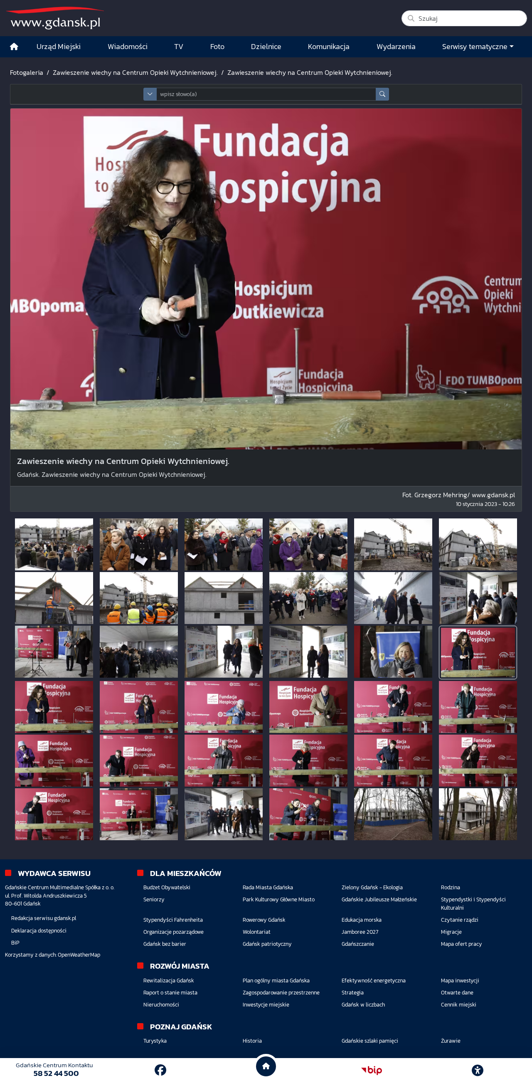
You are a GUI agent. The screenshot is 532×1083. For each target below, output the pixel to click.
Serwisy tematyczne (474, 46)
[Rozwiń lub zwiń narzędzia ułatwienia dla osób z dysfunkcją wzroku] (477, 1070)
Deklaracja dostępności (38, 931)
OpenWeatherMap (79, 955)
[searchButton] (382, 94)
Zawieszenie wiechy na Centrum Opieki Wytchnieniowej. (135, 72)
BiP (15, 943)
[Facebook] (160, 1070)
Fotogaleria (26, 72)
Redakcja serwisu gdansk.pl (43, 918)
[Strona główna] (14, 46)
